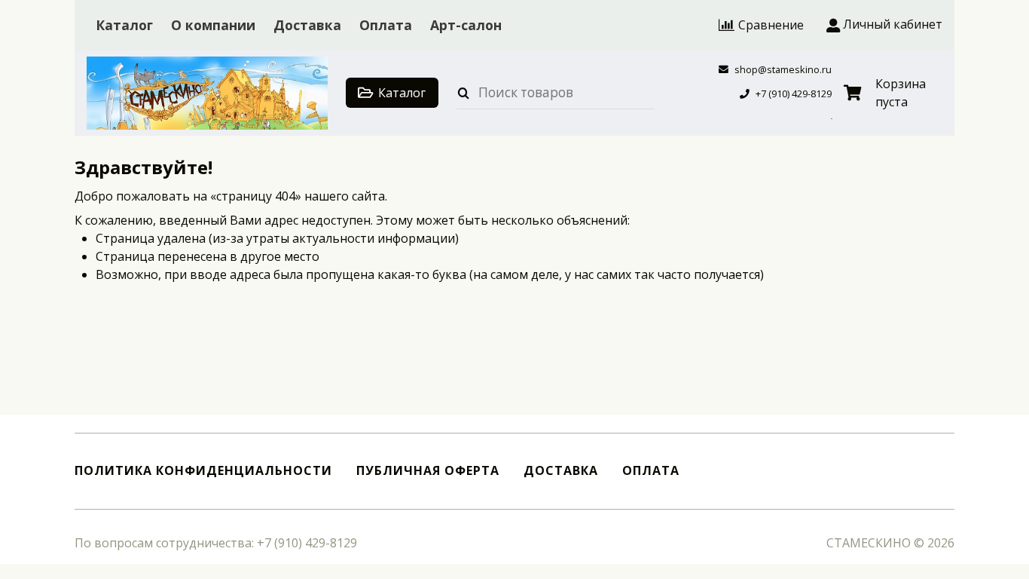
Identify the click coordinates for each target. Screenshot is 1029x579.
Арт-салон (466, 25)
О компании (213, 25)
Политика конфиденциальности (203, 471)
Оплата (385, 25)
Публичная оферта (427, 471)
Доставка (307, 25)
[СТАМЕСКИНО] (207, 93)
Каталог (124, 25)
